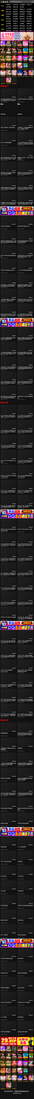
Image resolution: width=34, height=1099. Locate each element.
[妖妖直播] (17, 36)
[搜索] (32, 2)
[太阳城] (17, 1041)
